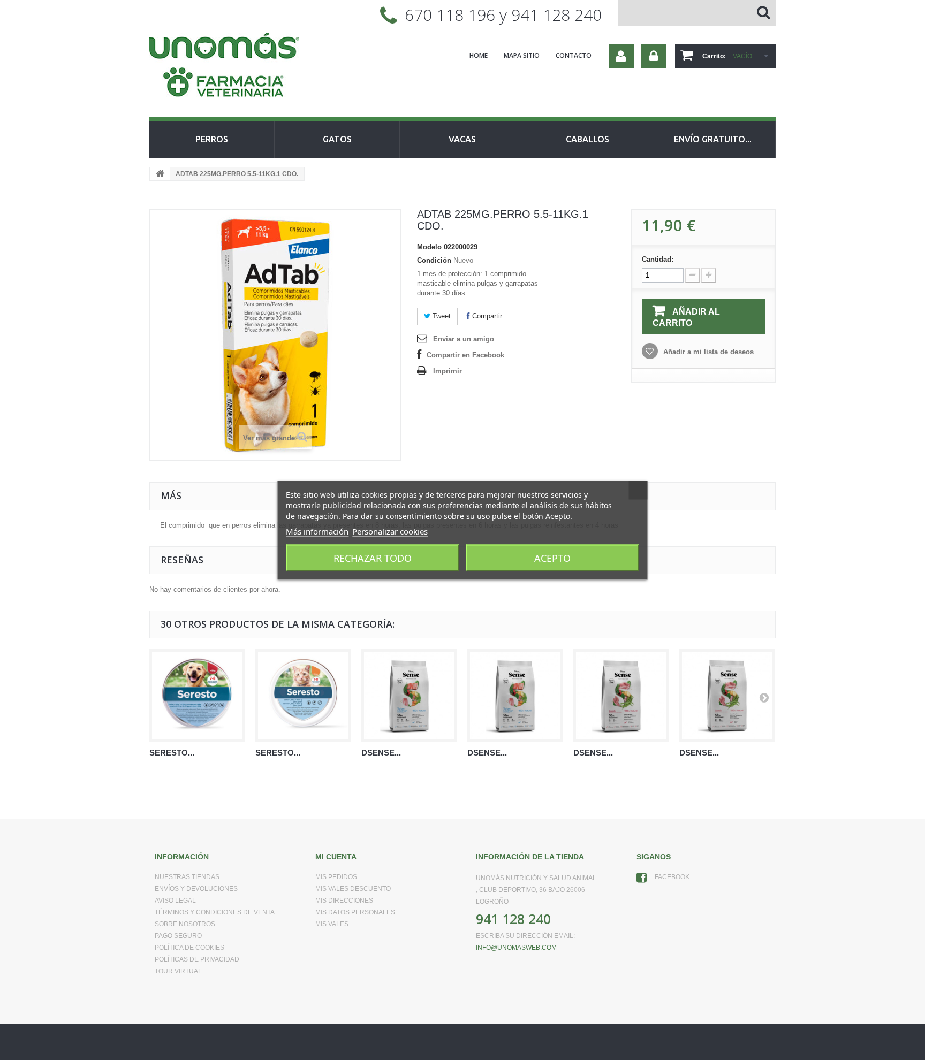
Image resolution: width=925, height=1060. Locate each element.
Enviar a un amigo (463, 339)
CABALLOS (587, 139)
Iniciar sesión (653, 56)
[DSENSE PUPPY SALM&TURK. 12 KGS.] (409, 695)
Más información (317, 530)
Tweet (440, 316)
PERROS (211, 139)
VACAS (462, 139)
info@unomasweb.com (516, 947)
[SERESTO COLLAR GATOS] (303, 695)
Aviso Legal (175, 900)
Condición (434, 260)
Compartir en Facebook (465, 355)
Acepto (552, 557)
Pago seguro (178, 936)
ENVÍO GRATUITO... (713, 139)
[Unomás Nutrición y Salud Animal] (248, 66)
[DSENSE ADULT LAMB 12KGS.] (621, 695)
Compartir (486, 316)
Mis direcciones (344, 900)
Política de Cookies (189, 947)
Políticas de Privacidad (197, 959)
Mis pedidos (336, 877)
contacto (574, 55)
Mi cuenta (336, 856)
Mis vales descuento (353, 889)
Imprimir (447, 371)
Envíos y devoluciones (196, 889)
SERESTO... (171, 752)
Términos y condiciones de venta (215, 912)
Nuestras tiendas (187, 877)
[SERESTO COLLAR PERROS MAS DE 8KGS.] (197, 695)
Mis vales (331, 924)
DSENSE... (381, 752)
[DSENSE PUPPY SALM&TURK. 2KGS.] (515, 695)
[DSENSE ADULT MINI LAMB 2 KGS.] (727, 695)
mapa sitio (522, 55)
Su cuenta (621, 56)
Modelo (429, 247)
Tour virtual (178, 971)
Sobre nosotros (185, 924)
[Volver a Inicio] (160, 173)
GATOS (337, 139)
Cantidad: (657, 259)
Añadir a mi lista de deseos (707, 352)
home (478, 55)
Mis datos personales (355, 912)
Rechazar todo (372, 557)
